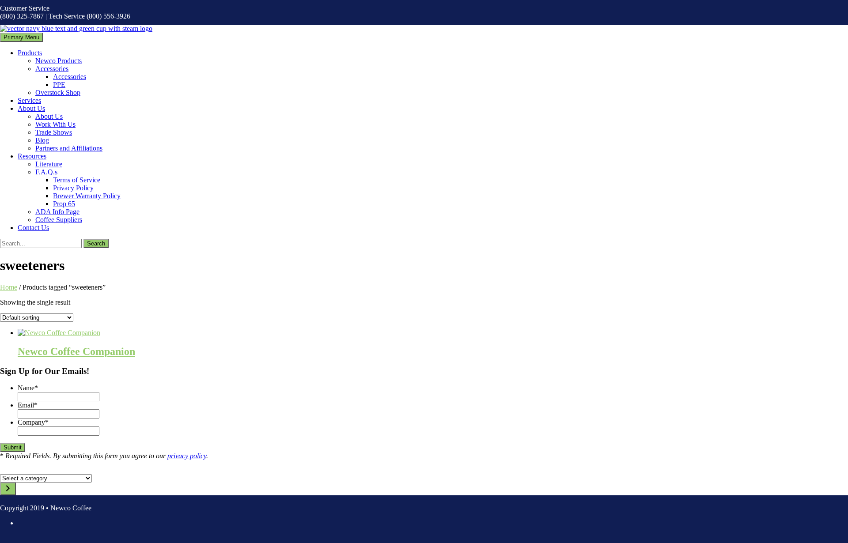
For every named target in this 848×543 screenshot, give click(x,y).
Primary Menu (21, 37)
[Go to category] (8, 489)
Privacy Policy (73, 188)
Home (8, 287)
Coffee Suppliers (58, 219)
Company (33, 422)
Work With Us (55, 124)
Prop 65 (64, 203)
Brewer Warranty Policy (87, 196)
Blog (42, 140)
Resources (32, 156)
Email (28, 405)
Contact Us (33, 227)
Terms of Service (76, 180)
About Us (31, 108)
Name (28, 388)
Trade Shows (53, 132)
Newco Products (58, 60)
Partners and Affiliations (68, 148)
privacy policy (186, 456)
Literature (48, 164)
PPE (59, 84)
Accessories (51, 68)
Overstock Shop (57, 92)
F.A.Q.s (46, 172)
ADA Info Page (57, 211)
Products (30, 53)
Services (29, 100)
